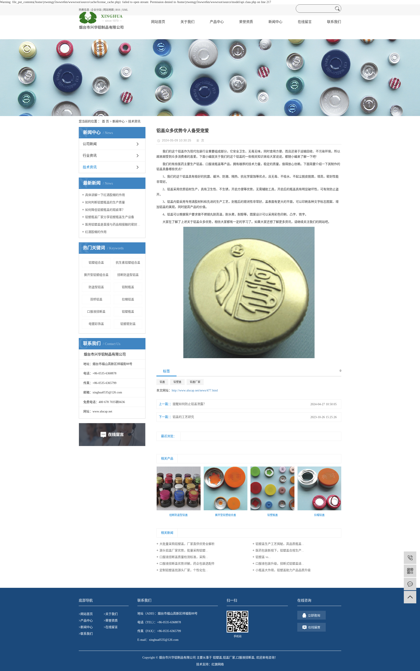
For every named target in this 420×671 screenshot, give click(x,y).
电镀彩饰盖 (96, 324)
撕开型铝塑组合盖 (96, 275)
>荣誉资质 (111, 620)
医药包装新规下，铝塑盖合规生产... (280, 550)
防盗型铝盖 (96, 287)
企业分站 (96, 9)
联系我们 (334, 22)
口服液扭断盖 (96, 311)
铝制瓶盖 (128, 287)
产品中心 (217, 22)
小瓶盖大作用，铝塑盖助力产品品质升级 (283, 570)
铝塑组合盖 (96, 262)
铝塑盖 (177, 382)
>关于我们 (111, 614)
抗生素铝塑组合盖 (128, 262)
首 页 (105, 121)
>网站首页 (86, 614)
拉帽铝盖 (128, 299)
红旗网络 (218, 664)
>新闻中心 (86, 627)
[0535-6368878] (410, 557)
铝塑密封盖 (128, 324)
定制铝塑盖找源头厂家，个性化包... (183, 570)
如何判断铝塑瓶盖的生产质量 (105, 202)
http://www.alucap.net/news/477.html (195, 390)
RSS (118, 9)
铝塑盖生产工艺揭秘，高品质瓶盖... (280, 544)
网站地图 (108, 9)
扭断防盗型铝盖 (128, 275)
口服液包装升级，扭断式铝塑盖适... (280, 563)
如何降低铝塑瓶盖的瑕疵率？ (105, 209)
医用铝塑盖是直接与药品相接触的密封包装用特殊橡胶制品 (113, 224)
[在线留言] (410, 584)
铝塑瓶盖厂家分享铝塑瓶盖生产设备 (109, 217)
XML (125, 9)
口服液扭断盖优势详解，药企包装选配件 (187, 563)
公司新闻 (90, 144)
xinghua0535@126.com (163, 639)
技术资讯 (134, 121)
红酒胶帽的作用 (96, 232)
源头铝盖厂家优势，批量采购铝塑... (183, 550)
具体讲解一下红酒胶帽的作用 (105, 195)
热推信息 (84, 9)
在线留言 (305, 22)
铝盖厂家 (195, 382)
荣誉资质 (246, 22)
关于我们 (187, 22)
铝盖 (162, 382)
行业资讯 (90, 155)
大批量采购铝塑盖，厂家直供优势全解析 (187, 544)
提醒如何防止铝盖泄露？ (189, 404)
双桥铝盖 (96, 299)
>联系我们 (86, 633)
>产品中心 (86, 620)
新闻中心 (275, 22)
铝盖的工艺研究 (183, 417)
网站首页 (158, 22)
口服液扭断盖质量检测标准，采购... (183, 557)
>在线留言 (111, 627)
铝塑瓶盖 (128, 311)
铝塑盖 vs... (263, 557)
